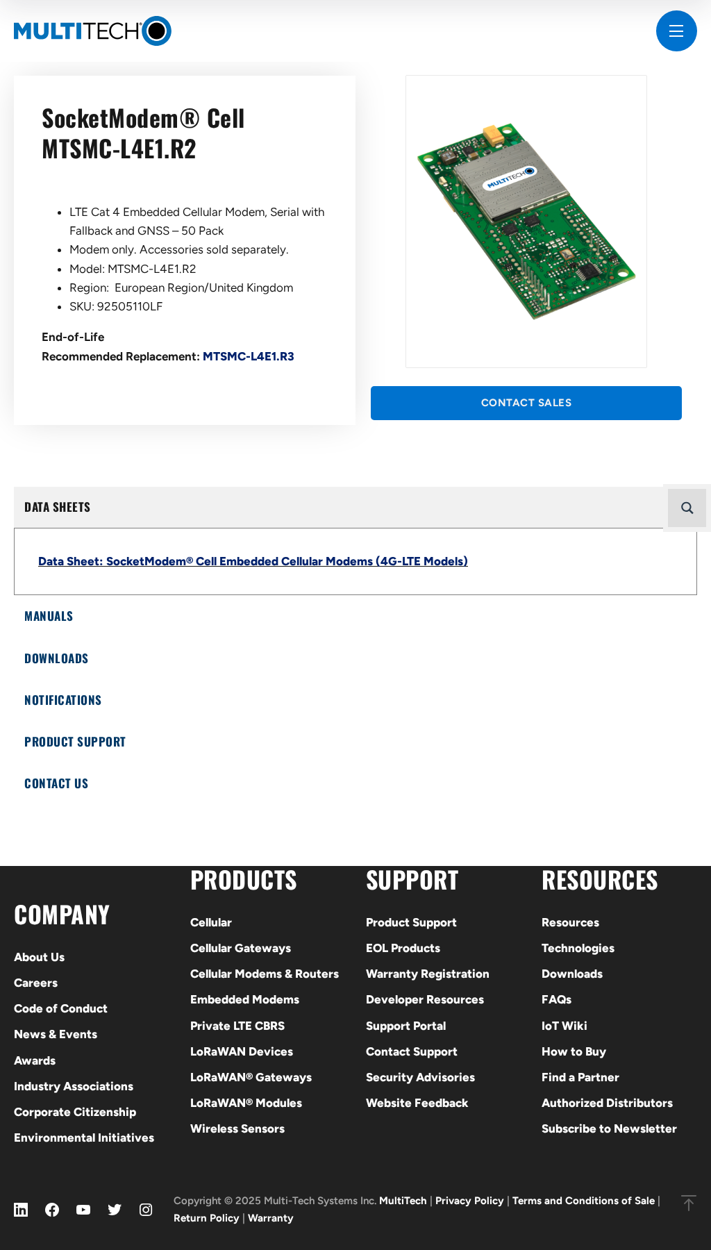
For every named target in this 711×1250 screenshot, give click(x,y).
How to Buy (574, 1051)
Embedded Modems (244, 999)
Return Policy (207, 1218)
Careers (36, 983)
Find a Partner (580, 1077)
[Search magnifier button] (687, 508)
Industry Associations (73, 1086)
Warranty (271, 1218)
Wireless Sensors (237, 1128)
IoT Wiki (564, 1026)
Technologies (578, 948)
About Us (39, 957)
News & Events (55, 1034)
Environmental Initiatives (84, 1137)
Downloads (572, 974)
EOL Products (403, 948)
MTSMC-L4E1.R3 (248, 356)
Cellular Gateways (240, 948)
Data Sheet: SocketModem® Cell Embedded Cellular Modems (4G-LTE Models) (253, 561)
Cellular (211, 922)
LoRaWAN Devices (241, 1051)
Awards (35, 1060)
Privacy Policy (469, 1200)
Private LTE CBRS (237, 1026)
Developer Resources (425, 999)
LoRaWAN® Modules (246, 1103)
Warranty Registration (428, 974)
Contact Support (412, 1051)
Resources (570, 922)
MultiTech (403, 1200)
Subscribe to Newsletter (609, 1128)
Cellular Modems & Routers (264, 974)
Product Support (411, 922)
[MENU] (676, 30)
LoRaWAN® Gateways (251, 1077)
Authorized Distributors (607, 1103)
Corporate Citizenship (75, 1112)
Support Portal (406, 1026)
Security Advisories (420, 1077)
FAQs (556, 999)
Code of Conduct (61, 1008)
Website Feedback (417, 1103)
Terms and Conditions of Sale (583, 1200)
